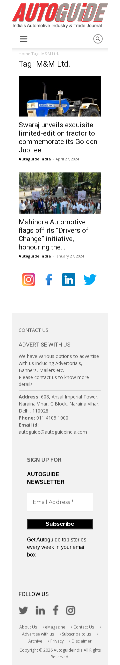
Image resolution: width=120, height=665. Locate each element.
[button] (23, 39)
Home (24, 54)
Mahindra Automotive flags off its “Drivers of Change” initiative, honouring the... (54, 234)
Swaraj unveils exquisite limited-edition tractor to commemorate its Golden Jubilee (58, 137)
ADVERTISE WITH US (44, 344)
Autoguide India (35, 158)
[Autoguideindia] (60, 15)
